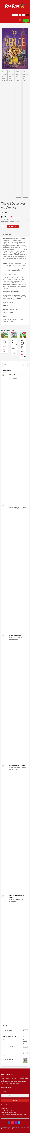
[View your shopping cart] (9, 15)
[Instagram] (20, 15)
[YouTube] (16, 15)
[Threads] (23, 15)
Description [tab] (7, 235)
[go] (25, 365)
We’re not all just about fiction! (16, 375)
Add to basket (13, 226)
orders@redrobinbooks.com (8, 1112)
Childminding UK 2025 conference (17, 765)
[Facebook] (13, 15)
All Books (26, 21)
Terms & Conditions (6, 1129)
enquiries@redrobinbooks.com (19, 1114)
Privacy (14, 1129)
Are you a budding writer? (15, 635)
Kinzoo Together (13, 505)
